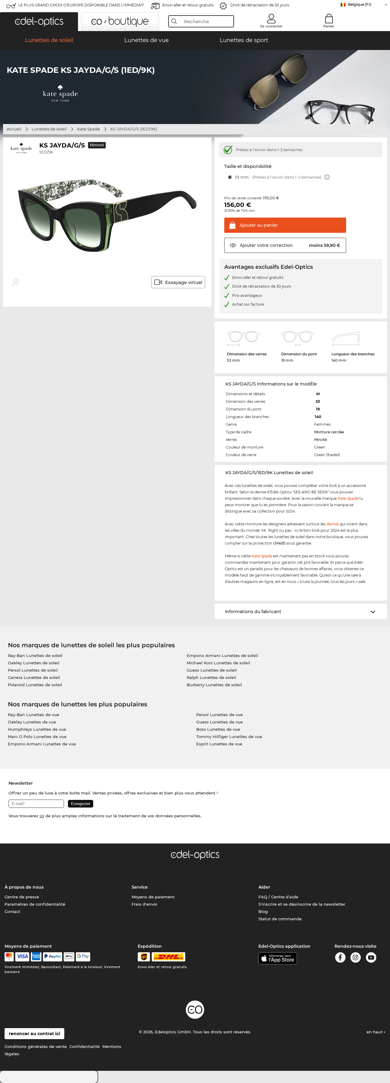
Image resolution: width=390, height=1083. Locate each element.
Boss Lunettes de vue (218, 729)
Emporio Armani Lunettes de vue (42, 743)
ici (42, 815)
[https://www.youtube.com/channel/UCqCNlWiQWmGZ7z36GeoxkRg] (371, 958)
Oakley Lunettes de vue (32, 721)
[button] (39, 21)
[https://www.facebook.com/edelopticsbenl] (340, 958)
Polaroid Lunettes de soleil (35, 684)
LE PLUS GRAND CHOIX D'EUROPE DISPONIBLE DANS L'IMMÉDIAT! (81, 5)
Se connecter (271, 26)
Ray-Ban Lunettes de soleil (35, 655)
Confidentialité (84, 1046)
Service (140, 887)
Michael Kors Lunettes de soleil (218, 662)
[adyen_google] (83, 956)
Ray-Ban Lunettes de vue (33, 714)
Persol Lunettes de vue (219, 714)
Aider (264, 887)
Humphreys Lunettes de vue (37, 729)
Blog (263, 911)
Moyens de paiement (153, 896)
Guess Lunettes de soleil (212, 670)
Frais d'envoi (144, 904)
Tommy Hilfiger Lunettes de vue (229, 736)
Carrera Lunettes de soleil (34, 677)
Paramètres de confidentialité (35, 904)
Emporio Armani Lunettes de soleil (222, 655)
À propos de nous (24, 887)
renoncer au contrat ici (34, 1033)
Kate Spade (88, 128)
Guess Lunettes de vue (219, 721)
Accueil (14, 128)
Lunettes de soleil (49, 128)
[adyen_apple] (69, 956)
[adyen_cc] (9, 956)
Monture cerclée (329, 432)
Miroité (320, 439)
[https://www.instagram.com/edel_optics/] (355, 958)
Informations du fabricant (253, 611)
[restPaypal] (52, 956)
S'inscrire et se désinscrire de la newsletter (301, 904)
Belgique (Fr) (359, 4)
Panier (329, 26)
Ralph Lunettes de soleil (211, 677)
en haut (375, 1031)
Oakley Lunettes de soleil (33, 662)
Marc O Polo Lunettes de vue (37, 736)
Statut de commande (280, 918)
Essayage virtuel (183, 282)
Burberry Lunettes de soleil (214, 684)
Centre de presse (22, 896)
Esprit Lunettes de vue (219, 743)
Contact (12, 911)
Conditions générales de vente (36, 1046)
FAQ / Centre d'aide (278, 896)
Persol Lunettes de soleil (33, 670)
